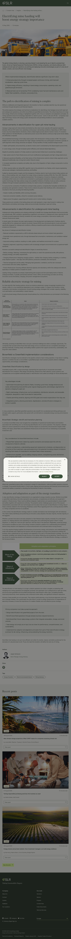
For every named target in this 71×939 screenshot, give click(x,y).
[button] (14, 476)
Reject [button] (44, 476)
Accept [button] (57, 476)
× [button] (64, 459)
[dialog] (35, 469)
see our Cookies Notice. (46, 471)
